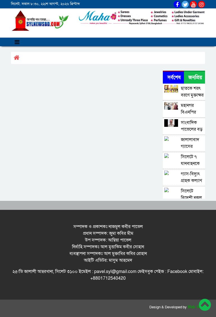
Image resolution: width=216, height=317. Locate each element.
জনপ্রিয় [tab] (195, 77)
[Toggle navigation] (17, 42)
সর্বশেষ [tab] (174, 77)
